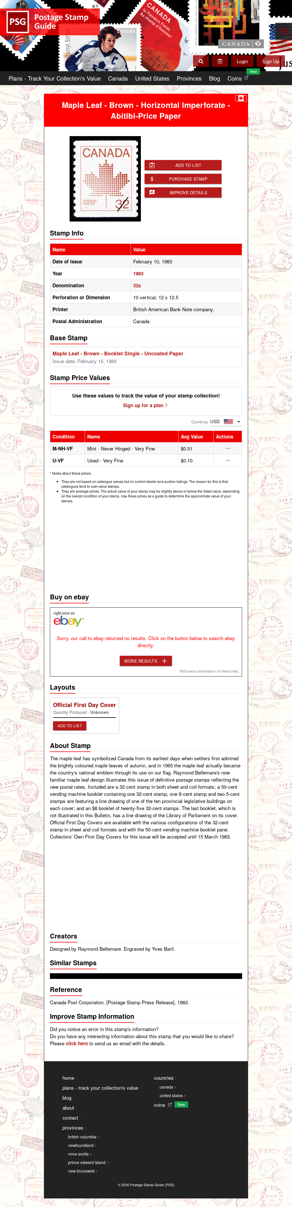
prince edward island (87, 1162)
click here (77, 1043)
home (68, 1077)
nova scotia (78, 1154)
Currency (199, 422)
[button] (228, 448)
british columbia (82, 1137)
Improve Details (188, 192)
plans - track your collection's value (100, 1087)
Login (242, 61)
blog (66, 1097)
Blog (214, 78)
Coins (239, 76)
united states (171, 1095)
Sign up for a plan (143, 405)
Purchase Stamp (188, 179)
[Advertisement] (146, 546)
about (68, 1107)
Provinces (189, 78)
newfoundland (81, 1145)
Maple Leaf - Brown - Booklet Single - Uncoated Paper (117, 353)
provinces (72, 1127)
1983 (138, 273)
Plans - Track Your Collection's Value (55, 78)
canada (166, 1087)
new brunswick (81, 1171)
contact (70, 1117)
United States (152, 78)
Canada (118, 78)
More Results (140, 661)
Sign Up (270, 61)
